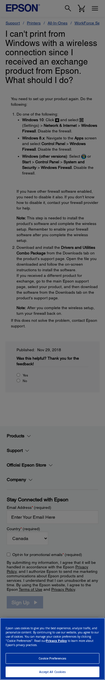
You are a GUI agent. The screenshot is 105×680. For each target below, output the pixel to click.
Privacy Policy (56, 641)
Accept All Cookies (52, 672)
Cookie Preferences (53, 658)
